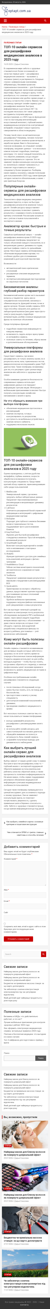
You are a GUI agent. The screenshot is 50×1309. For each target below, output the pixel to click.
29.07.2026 (8, 1158)
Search (43, 954)
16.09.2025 (8, 64)
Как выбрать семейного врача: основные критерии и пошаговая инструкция (24, 823)
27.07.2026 (8, 1244)
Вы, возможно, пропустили (20, 1117)
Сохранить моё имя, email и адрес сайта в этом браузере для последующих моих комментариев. (25, 929)
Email (7, 901)
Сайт (6, 912)
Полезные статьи (12, 43)
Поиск (6, 1053)
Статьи (8, 1146)
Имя (6, 890)
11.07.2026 (8, 1290)
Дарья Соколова (21, 64)
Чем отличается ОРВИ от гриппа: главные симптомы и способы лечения (25, 833)
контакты (24, 1305)
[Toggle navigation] (5, 21)
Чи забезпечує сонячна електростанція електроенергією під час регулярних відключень (21, 992)
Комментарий (10, 859)
